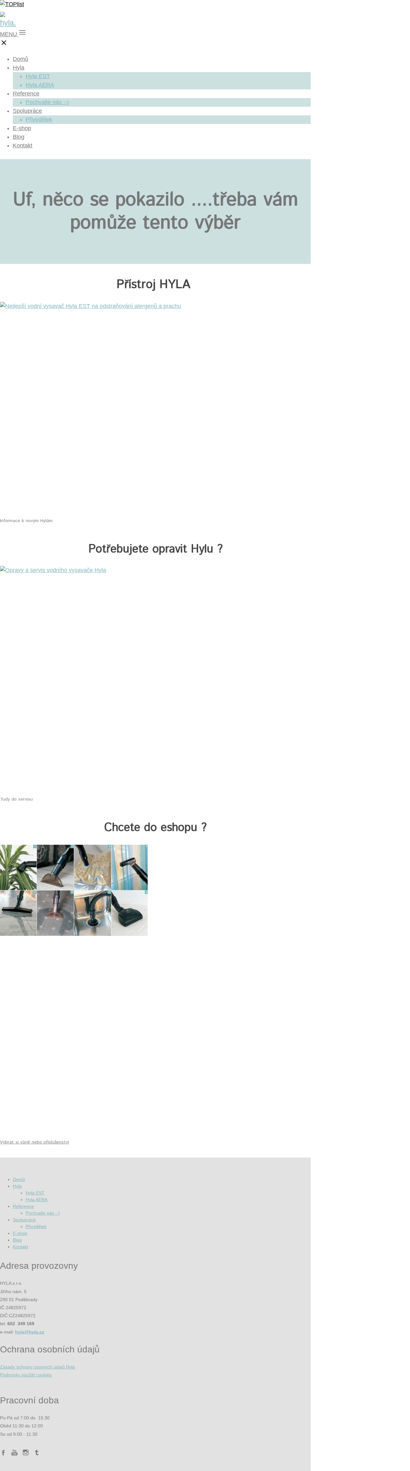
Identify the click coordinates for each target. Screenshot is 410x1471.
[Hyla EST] (90, 306)
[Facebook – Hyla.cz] (3, 1453)
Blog (18, 137)
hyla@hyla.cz (29, 1331)
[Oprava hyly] (53, 570)
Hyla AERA (40, 85)
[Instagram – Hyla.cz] (25, 1453)
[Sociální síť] (37, 1453)
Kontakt (22, 145)
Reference (26, 93)
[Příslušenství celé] (74, 934)
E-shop (22, 128)
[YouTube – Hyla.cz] (14, 1453)
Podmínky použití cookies (26, 1374)
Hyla (18, 67)
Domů (20, 59)
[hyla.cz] (8, 22)
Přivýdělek (39, 119)
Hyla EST (38, 76)
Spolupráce (27, 111)
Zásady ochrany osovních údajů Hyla (37, 1366)
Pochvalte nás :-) (47, 102)
